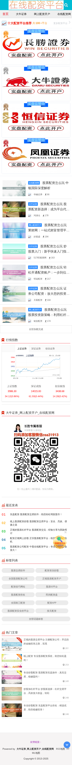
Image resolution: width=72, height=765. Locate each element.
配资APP (51, 602)
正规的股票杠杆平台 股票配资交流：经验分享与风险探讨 (38, 531)
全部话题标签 (36, 618)
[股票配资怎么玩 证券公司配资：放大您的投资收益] (14, 293)
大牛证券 (21, 14)
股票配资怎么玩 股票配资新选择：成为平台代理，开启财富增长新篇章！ (47, 209)
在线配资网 (64, 14)
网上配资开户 (42, 14)
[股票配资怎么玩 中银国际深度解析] (14, 187)
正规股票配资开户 (51, 578)
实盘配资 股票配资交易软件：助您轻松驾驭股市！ (36, 514)
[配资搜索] (66, 5)
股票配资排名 (18, 594)
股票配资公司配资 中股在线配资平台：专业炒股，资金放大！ (38, 548)
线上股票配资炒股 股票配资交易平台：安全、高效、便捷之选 (38, 523)
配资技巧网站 (18, 586)
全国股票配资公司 (18, 578)
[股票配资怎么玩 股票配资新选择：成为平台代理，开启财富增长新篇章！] (14, 209)
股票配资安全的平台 (18, 610)
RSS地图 (60, 748)
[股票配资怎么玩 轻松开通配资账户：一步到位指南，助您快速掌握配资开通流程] (14, 272)
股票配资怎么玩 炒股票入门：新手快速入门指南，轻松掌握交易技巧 (47, 251)
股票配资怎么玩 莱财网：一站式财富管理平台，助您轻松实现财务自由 (47, 230)
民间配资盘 (52, 594)
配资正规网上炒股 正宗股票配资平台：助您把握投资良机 (38, 540)
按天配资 (51, 610)
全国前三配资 (18, 602)
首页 (6, 14)
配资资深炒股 (52, 570)
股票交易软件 (18, 570)
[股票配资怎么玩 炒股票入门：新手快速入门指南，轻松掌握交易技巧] (14, 251)
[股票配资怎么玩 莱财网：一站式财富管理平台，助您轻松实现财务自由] (14, 230)
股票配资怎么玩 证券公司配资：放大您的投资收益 (48, 293)
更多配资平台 (60, 23)
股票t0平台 (52, 586)
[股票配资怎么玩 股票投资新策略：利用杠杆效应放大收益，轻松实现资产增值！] (14, 314)
